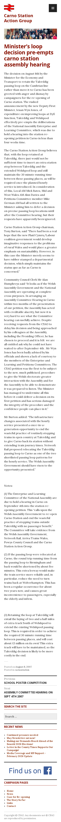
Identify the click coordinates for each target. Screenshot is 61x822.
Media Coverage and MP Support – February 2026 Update (26, 755)
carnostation (22, 669)
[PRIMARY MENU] (53, 8)
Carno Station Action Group (18, 18)
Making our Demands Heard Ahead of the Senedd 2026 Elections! (30, 743)
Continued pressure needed (22, 735)
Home (10, 791)
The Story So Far (16, 800)
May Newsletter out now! (21, 738)
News (10, 794)
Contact (11, 806)
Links (10, 803)
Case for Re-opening (18, 797)
